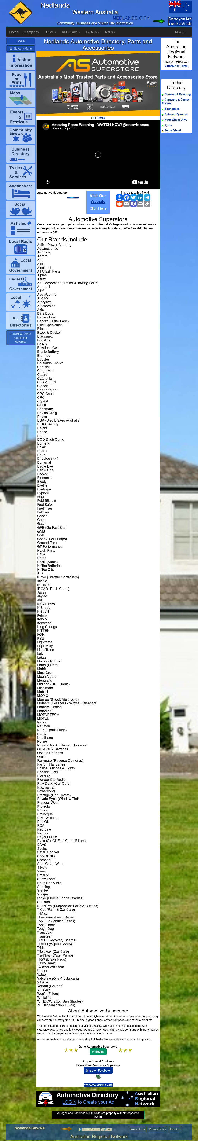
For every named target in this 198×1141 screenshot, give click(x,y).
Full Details (98, 118)
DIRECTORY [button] (70, 32)
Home (14, 31)
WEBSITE (98, 1052)
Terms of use (137, 1129)
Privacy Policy (157, 1129)
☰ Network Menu (21, 48)
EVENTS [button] (91, 32)
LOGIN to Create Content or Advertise (20, 337)
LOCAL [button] (49, 32)
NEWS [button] (179, 32)
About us (175, 1129)
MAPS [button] (109, 32)
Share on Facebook (98, 1070)
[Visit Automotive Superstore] (98, 202)
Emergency (30, 31)
